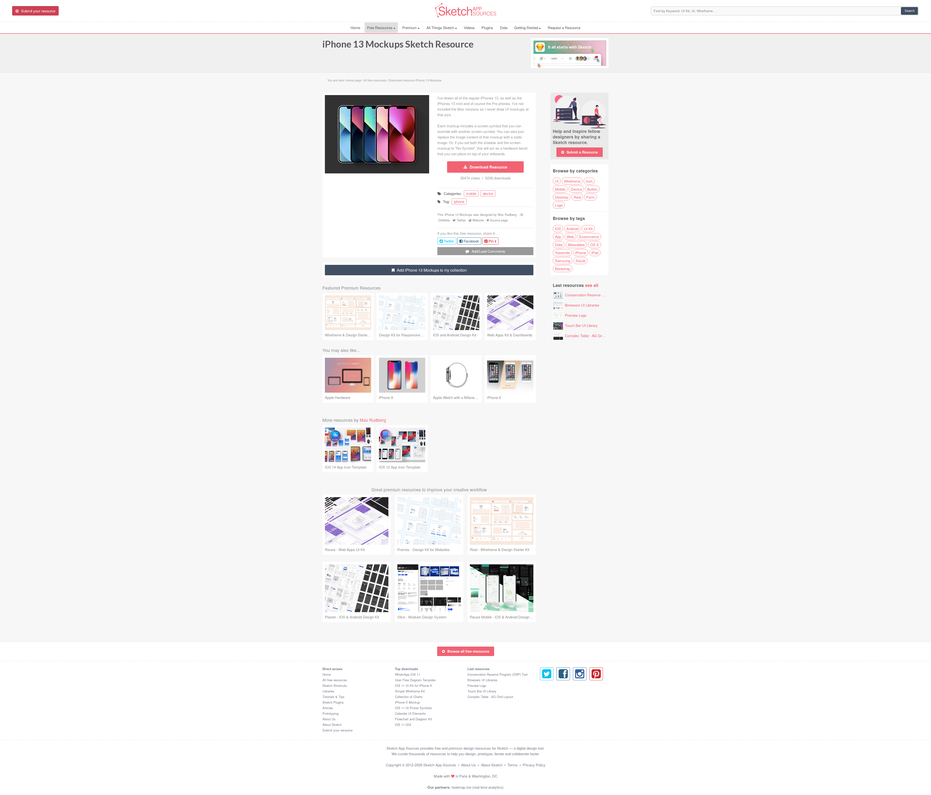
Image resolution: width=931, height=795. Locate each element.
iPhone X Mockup (407, 702)
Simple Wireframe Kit (410, 691)
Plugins (487, 27)
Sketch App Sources (439, 764)
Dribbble (444, 220)
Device (576, 189)
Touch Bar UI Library (581, 325)
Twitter (461, 220)
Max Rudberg (507, 214)
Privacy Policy (534, 764)
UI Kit (588, 228)
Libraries (328, 691)
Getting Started (526, 27)
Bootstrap (562, 268)
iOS (558, 228)
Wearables (576, 244)
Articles (327, 708)
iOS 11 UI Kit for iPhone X (413, 685)
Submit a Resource (582, 152)
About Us (329, 719)
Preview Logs (575, 315)
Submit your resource (337, 730)
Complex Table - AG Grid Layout (590, 335)
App (558, 236)
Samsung (562, 260)
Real (577, 197)
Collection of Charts (409, 696)
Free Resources (380, 27)
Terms (512, 764)
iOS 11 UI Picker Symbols (413, 708)
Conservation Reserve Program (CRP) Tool (599, 294)
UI (557, 181)
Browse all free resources (468, 651)
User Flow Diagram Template (415, 680)
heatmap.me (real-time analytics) (477, 787)
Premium (410, 27)
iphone (459, 201)
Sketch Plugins (333, 702)
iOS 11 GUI (403, 724)
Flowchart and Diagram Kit (413, 719)
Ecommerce (589, 236)
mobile (471, 193)
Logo (559, 205)
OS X (594, 244)
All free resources (334, 680)
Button (592, 189)
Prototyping (330, 713)
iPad (594, 252)
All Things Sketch (440, 27)
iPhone (580, 252)
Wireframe (572, 181)
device (488, 193)
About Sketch (332, 724)
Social (580, 260)
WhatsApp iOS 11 (407, 674)
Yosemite (562, 252)
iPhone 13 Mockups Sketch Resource (398, 43)
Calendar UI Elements (410, 713)
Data (503, 27)
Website (478, 220)
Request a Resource (564, 27)
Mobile (560, 189)
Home (355, 27)
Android (572, 228)
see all (591, 285)
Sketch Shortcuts (334, 685)
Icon (589, 181)
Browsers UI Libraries (582, 305)
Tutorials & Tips (333, 696)
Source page (499, 220)
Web (570, 236)
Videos (469, 27)
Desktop (561, 197)
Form (590, 197)
